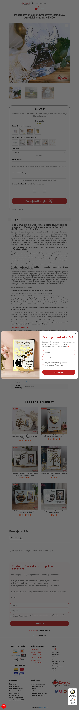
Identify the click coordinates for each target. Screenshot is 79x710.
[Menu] (76, 689)
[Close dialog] (75, 333)
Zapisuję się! (59, 372)
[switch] (73, 703)
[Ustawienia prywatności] (3, 706)
